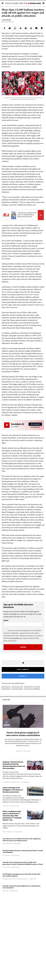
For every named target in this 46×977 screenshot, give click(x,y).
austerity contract (33, 143)
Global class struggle (32, 688)
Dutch (18, 110)
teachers (24, 110)
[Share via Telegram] (20, 28)
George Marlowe (6, 20)
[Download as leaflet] (31, 28)
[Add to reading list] (41, 28)
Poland (20, 117)
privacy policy (14, 638)
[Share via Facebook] (4, 28)
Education (6, 688)
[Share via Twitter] (9, 28)
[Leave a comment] (36, 28)
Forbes (22, 287)
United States (17, 688)
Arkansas (36, 130)
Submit (23, 647)
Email (5, 620)
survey (5, 225)
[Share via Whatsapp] (15, 28)
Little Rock (28, 130)
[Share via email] (25, 28)
